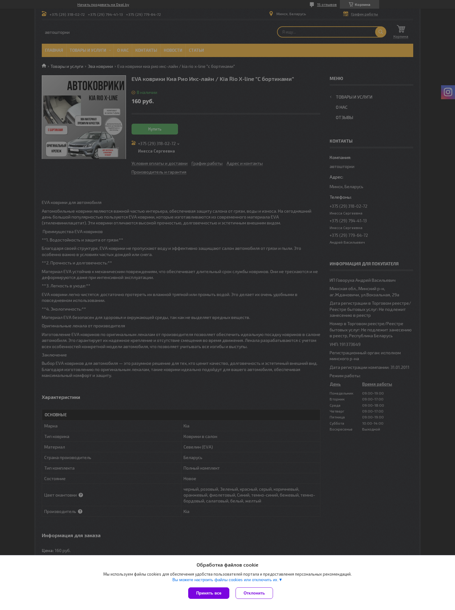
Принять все (208, 593)
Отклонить (254, 593)
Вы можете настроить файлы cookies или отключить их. (225, 579)
